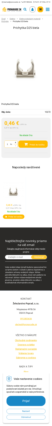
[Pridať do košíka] (13, 217)
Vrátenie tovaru (26, 353)
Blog (26, 371)
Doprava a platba (26, 344)
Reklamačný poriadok (26, 349)
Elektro (12, 19)
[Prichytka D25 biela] (26, 64)
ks (11, 144)
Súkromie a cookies (26, 357)
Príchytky (5, 21)
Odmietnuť (26, 417)
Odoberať (39, 257)
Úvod (3, 19)
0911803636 (27, 2)
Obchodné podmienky (26, 340)
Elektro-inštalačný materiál (29, 19)
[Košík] (40, 9)
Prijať (26, 401)
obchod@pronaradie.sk (12, 2)
